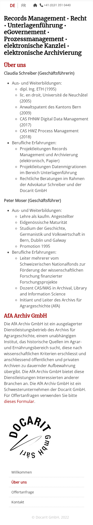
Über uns (19, 482)
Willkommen (21, 472)
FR (23, 5)
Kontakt (17, 502)
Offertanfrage (22, 492)
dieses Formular (19, 401)
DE (12, 5)
